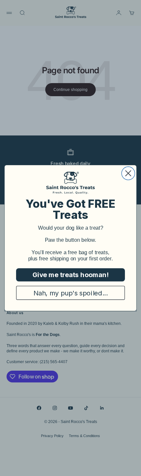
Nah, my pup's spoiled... (70, 293)
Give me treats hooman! (70, 275)
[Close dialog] (128, 173)
